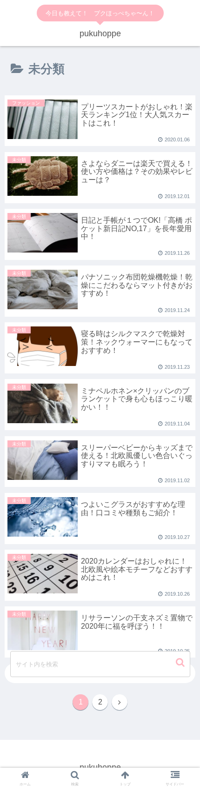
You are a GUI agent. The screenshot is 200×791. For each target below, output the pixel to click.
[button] (181, 662)
